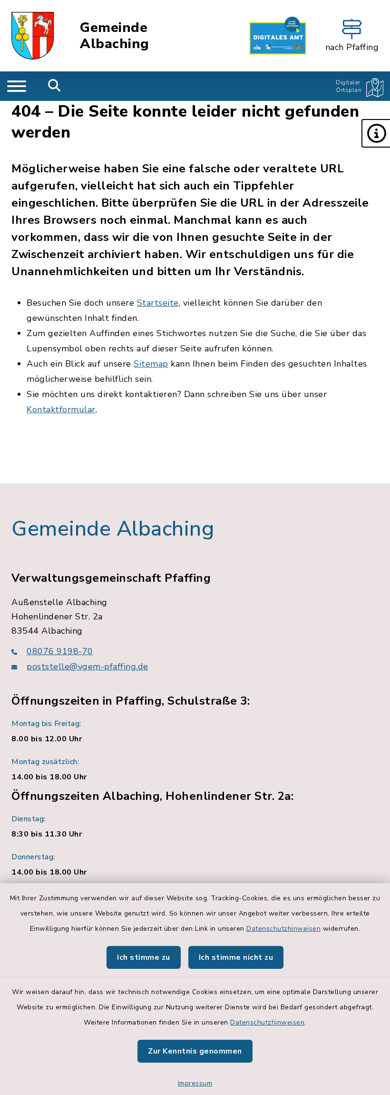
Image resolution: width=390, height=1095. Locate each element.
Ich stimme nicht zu (236, 957)
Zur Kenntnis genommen (195, 1051)
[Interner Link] (277, 36)
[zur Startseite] (32, 36)
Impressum (195, 1083)
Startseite (158, 303)
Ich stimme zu (143, 957)
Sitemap (151, 363)
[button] (375, 133)
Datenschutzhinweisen (283, 928)
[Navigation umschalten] (16, 86)
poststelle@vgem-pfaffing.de (87, 666)
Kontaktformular (61, 409)
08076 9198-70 (60, 651)
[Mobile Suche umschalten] (54, 86)
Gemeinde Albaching (114, 36)
